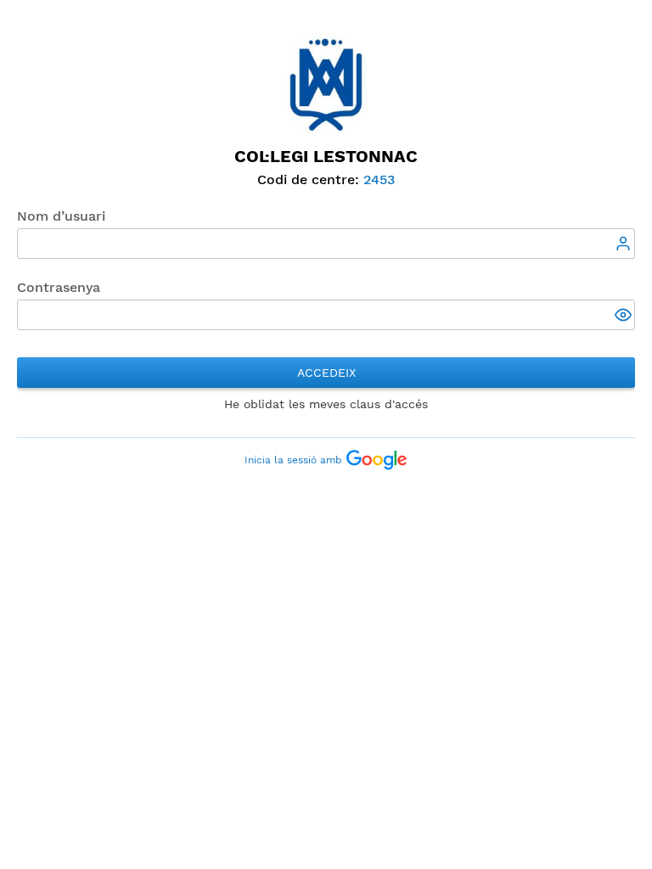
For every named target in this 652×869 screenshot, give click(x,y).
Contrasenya (58, 287)
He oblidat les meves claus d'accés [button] (326, 404)
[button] (625, 316)
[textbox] (326, 243)
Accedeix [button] (326, 372)
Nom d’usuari (61, 216)
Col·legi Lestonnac (326, 156)
